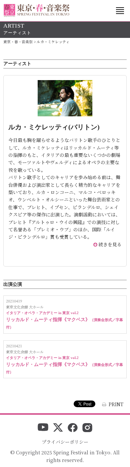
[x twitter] (58, 428)
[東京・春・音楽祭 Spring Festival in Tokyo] (36, 10)
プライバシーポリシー (65, 441)
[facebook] (73, 428)
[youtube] (43, 428)
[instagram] (87, 428)
